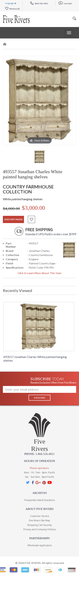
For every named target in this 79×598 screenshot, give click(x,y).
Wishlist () (14, 9)
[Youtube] (49, 482)
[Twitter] (28, 482)
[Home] (5, 44)
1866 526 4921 (41, 3)
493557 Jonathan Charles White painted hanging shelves (35, 358)
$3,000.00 (33, 208)
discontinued (13, 219)
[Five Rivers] (16, 19)
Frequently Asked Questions (39, 500)
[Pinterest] (44, 482)
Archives (39, 492)
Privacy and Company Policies (39, 529)
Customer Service (39, 516)
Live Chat (67, 3)
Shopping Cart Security (39, 525)
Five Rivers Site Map (39, 520)
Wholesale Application (39, 545)
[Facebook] (32, 482)
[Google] (38, 482)
